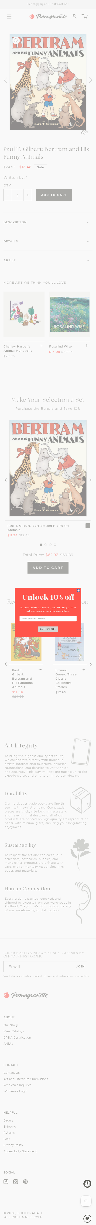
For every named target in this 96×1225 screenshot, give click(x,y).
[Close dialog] (78, 590)
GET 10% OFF (48, 629)
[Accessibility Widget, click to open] (87, 1184)
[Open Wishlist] (87, 1219)
